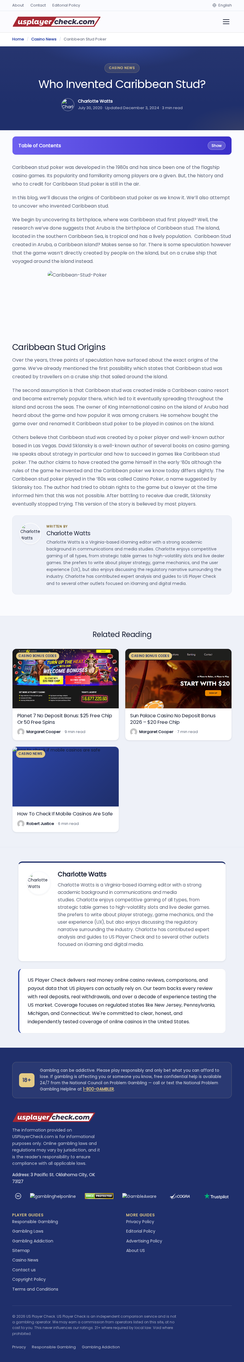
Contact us (24, 1270)
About (18, 5)
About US (135, 1250)
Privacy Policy (140, 1222)
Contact (38, 5)
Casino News (44, 39)
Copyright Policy (29, 1279)
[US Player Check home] (56, 22)
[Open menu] (226, 21)
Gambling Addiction (32, 1241)
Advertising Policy (144, 1241)
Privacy (19, 1347)
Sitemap (21, 1250)
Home (18, 39)
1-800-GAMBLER (98, 1089)
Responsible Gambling (35, 1222)
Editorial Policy (66, 5)
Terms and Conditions (35, 1289)
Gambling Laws (27, 1231)
